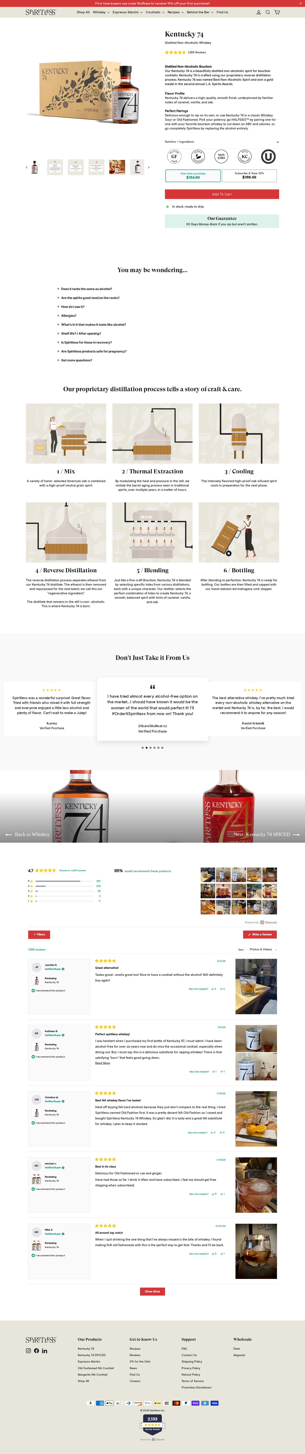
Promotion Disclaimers (197, 1387)
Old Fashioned (187, 119)
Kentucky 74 (52, 982)
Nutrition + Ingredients (179, 142)
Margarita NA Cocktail (92, 1374)
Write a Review (264, 936)
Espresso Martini (126, 12)
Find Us (222, 12)
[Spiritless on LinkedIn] (44, 1350)
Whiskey (99, 12)
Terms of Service (193, 1381)
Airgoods (239, 1355)
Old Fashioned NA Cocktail (96, 1368)
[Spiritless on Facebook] (36, 1350)
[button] (185, 52)
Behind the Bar (198, 12)
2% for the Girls (140, 1361)
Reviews (135, 1355)
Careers (135, 1381)
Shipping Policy (192, 1361)
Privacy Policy (191, 1368)
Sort (241, 949)
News (133, 1368)
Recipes (174, 12)
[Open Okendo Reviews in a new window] (261, 922)
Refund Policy (191, 1374)
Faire (236, 1348)
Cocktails (153, 12)
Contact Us (189, 1355)
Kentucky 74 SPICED (92, 1355)
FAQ (184, 1348)
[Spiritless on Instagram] (28, 1350)
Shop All (83, 12)
